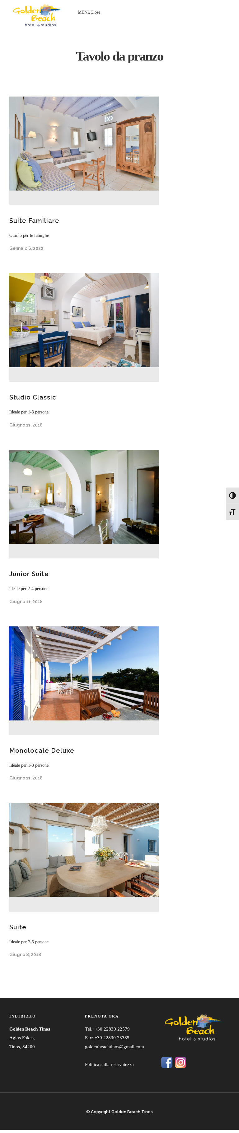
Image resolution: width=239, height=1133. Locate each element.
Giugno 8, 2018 (25, 954)
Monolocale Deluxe (41, 750)
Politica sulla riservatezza (109, 1064)
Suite (17, 927)
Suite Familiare (34, 220)
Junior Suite (29, 574)
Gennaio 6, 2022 (26, 248)
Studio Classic (32, 397)
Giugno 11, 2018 (26, 424)
